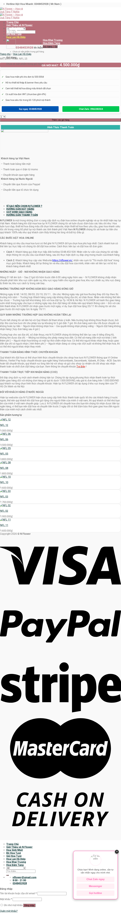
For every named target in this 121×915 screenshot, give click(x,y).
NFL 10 (4, 482)
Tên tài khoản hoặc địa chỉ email (18, 893)
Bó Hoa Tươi (13, 31)
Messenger (95, 886)
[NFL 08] (5, 462)
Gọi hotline (95, 893)
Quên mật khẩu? (9, 911)
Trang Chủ (12, 22)
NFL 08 (4, 468)
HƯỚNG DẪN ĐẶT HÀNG (20, 209)
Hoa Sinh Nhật (14, 28)
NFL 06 (4, 439)
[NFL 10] (5, 476)
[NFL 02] (5, 505)
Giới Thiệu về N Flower (19, 25)
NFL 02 (4, 510)
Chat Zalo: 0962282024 (91, 109)
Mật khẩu (6, 899)
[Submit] (7, 875)
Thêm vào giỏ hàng (60, 120)
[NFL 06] (5, 433)
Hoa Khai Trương (53, 40)
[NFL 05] (5, 448)
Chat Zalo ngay (95, 879)
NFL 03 (4, 496)
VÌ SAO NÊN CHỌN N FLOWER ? (24, 206)
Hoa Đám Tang (51, 43)
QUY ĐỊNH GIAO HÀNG (19, 211)
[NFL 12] (5, 419)
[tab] (63, 206)
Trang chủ (5, 54)
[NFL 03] (5, 491)
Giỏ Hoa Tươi (13, 34)
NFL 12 (4, 425)
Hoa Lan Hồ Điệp (16, 37)
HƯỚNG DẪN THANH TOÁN (22, 214)
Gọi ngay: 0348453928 (30, 109)
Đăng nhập (29, 905)
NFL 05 (4, 453)
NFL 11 (4, 525)
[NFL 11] (5, 519)
